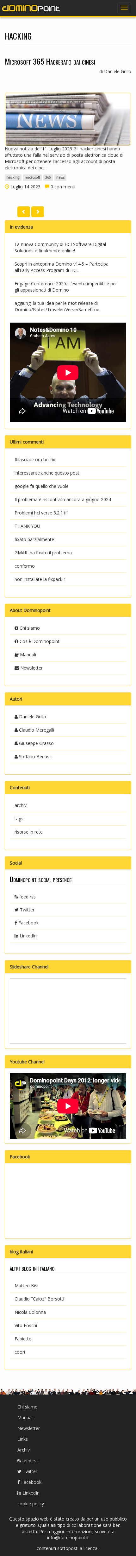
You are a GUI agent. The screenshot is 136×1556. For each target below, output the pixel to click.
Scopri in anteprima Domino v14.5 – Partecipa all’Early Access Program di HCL (61, 267)
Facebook (28, 923)
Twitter (26, 910)
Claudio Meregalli (36, 730)
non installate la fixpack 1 (40, 579)
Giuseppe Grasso (36, 743)
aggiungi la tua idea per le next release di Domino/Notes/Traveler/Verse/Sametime (57, 306)
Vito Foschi (26, 1325)
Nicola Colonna (30, 1312)
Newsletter (31, 668)
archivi (21, 805)
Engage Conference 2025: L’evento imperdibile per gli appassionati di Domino (66, 286)
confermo (25, 566)
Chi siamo (29, 628)
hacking (13, 177)
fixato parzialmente (34, 539)
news (60, 177)
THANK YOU (27, 526)
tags (19, 819)
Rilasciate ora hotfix (35, 460)
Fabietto (23, 1339)
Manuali (27, 655)
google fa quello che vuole (42, 486)
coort (20, 1352)
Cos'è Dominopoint (38, 641)
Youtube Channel (27, 1062)
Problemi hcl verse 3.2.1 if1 (42, 513)
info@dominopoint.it (68, 1537)
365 (48, 177)
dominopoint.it (31, 8)
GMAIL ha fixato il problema (43, 553)
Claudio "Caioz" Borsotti (39, 1299)
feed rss (27, 897)
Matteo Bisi (26, 1285)
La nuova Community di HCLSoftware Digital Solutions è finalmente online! (60, 247)
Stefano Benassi (35, 756)
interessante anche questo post (47, 473)
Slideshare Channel (29, 967)
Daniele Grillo (32, 717)
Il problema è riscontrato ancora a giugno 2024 (63, 499)
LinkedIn (27, 936)
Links (22, 1439)
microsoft (32, 177)
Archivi (24, 1450)
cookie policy (30, 1504)
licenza (91, 1548)
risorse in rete (29, 832)
